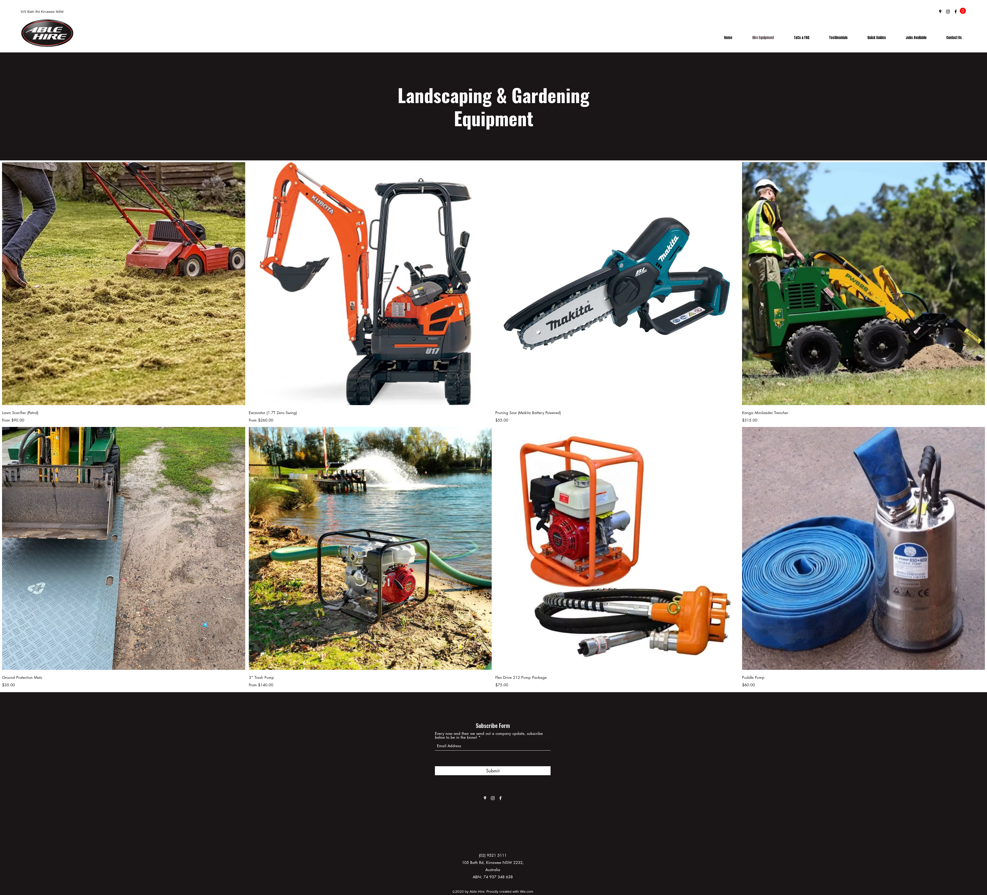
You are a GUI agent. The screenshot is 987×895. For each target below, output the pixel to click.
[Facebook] (955, 11)
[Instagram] (948, 11)
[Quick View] (123, 283)
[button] (963, 11)
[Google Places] (940, 11)
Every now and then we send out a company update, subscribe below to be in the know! (489, 735)
